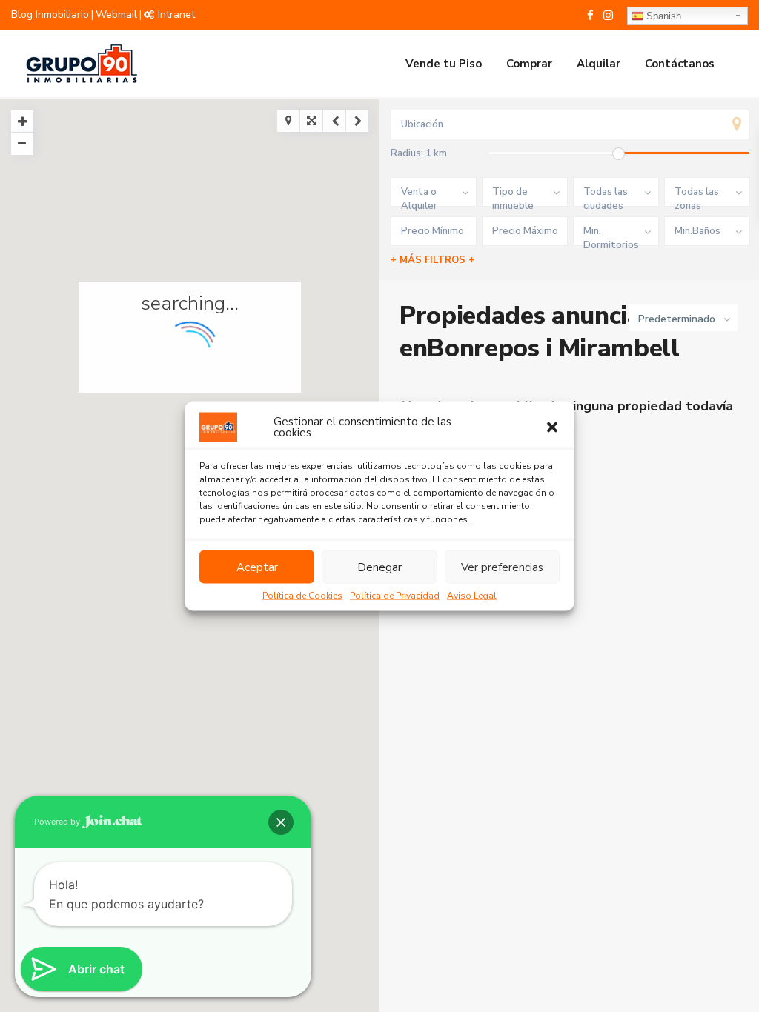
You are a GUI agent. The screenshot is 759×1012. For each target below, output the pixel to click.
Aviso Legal (472, 595)
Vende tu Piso (443, 63)
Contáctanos (680, 63)
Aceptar (257, 566)
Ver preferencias (502, 566)
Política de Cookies (302, 595)
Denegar (379, 566)
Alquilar (598, 63)
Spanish (662, 15)
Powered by (58, 821)
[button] (552, 427)
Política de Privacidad (395, 595)
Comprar (529, 63)
